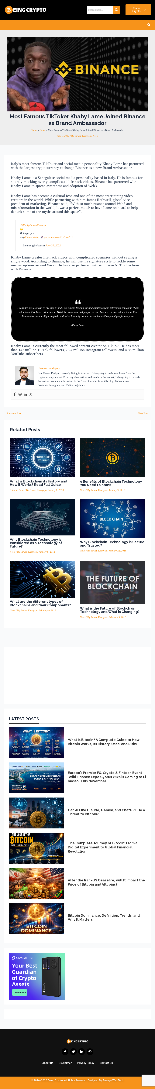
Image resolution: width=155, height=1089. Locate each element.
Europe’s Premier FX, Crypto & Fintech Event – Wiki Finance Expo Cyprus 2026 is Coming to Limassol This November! (107, 777)
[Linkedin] (25, 394)
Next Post (144, 413)
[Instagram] (20, 394)
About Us (47, 1062)
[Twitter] (30, 394)
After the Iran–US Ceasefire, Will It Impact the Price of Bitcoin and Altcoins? (106, 882)
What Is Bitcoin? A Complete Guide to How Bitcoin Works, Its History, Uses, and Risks (103, 742)
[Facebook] (14, 394)
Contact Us (106, 1062)
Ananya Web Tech (113, 1080)
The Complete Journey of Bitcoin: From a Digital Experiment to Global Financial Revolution (102, 847)
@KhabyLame (28, 225)
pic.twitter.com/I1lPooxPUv (59, 237)
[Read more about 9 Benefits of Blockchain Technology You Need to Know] (112, 457)
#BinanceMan (31, 237)
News (95, 136)
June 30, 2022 (53, 245)
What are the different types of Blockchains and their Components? (40, 603)
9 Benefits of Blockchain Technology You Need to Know (111, 483)
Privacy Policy (85, 1062)
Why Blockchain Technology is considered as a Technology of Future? (36, 543)
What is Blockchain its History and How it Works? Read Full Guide (38, 483)
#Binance (41, 225)
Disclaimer (65, 1062)
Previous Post (12, 413)
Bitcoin (14, 490)
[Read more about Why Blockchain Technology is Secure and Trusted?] (112, 518)
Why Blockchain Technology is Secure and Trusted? (112, 543)
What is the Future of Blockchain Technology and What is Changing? (110, 610)
